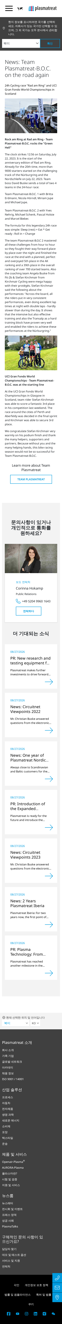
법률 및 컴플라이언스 (17, 1294)
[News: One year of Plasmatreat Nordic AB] (49, 779)
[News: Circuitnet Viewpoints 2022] (49, 730)
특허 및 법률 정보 (47, 1294)
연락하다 (28, 611)
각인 (16, 1285)
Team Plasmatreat (31, 479)
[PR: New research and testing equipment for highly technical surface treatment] (49, 682)
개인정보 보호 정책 (36, 1285)
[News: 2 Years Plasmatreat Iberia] (49, 924)
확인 (50, 43)
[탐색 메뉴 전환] (8, 8)
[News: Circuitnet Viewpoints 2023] (49, 876)
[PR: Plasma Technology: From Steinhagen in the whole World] (49, 973)
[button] (20, 9)
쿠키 (31, 1304)
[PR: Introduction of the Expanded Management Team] (49, 827)
